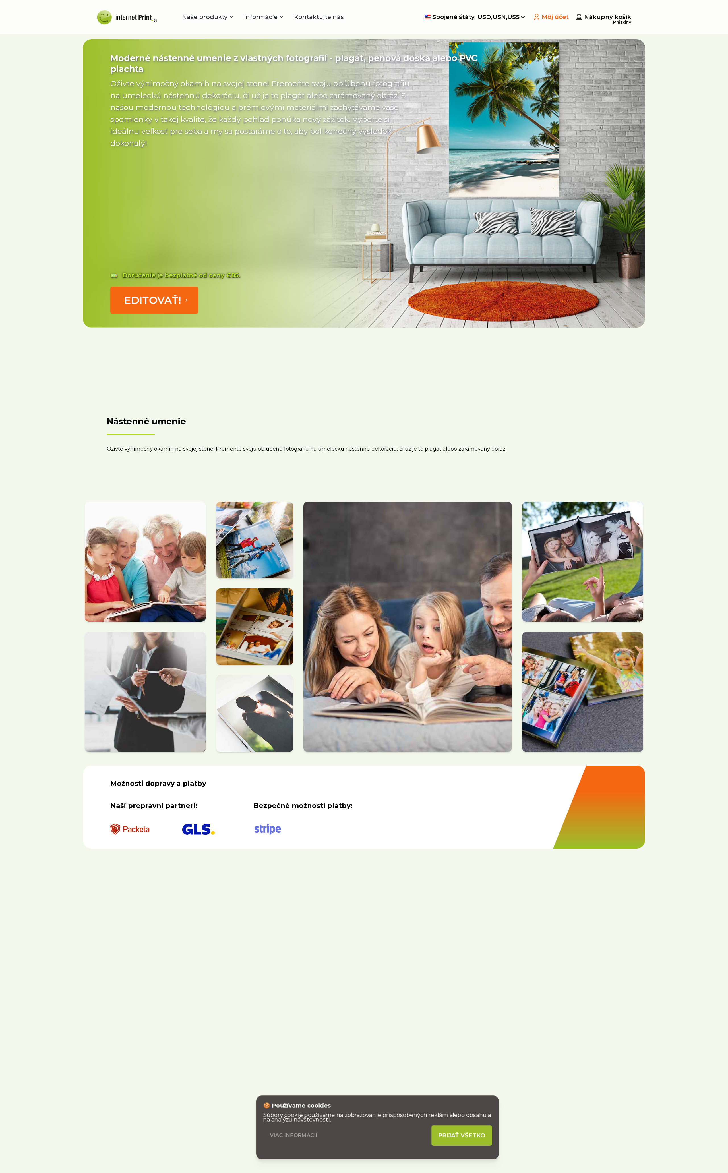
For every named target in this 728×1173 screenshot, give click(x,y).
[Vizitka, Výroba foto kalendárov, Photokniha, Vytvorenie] (125, 17)
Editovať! (152, 300)
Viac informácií (293, 1135)
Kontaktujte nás (319, 16)
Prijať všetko (462, 1135)
